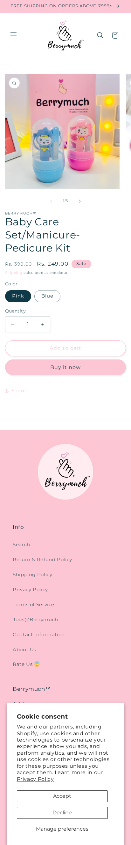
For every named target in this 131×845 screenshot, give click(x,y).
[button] (13, 35)
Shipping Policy (32, 574)
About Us (24, 650)
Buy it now (65, 367)
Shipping (14, 273)
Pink (18, 296)
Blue (47, 296)
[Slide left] (51, 201)
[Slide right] (80, 201)
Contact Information (39, 635)
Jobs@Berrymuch (35, 619)
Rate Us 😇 (26, 664)
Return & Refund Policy (42, 559)
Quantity (15, 310)
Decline (62, 813)
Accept (62, 796)
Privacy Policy (35, 779)
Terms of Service (33, 604)
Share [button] (18, 391)
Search (21, 544)
